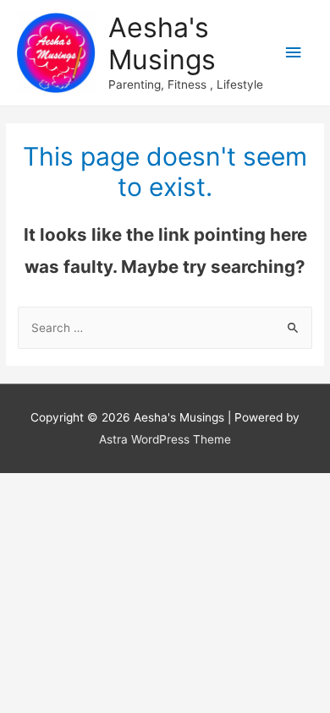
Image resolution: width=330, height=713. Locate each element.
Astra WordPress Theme (165, 439)
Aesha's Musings (162, 43)
